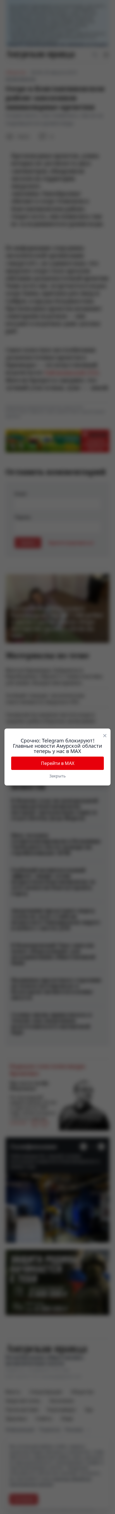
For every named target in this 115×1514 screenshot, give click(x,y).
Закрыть (57, 776)
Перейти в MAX (57, 763)
